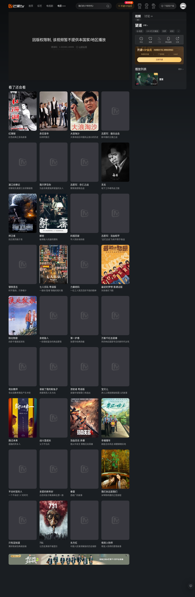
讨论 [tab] (147, 16)
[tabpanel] (159, 54)
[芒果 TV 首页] (16, 6)
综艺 (39, 6)
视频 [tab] (138, 16)
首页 (31, 6)
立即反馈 (83, 47)
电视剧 (49, 6)
